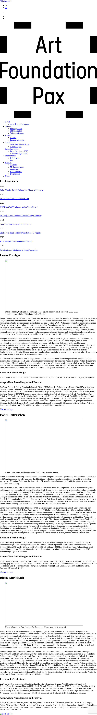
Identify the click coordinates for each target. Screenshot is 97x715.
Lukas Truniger (6, 190)
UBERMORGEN (7, 207)
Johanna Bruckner (14, 216)
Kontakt (8, 162)
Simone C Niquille (33, 233)
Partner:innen (10, 156)
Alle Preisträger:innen (18, 153)
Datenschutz (15, 174)
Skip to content (6, 1)
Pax (11, 160)
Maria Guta (21, 233)
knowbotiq (4, 241)
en (6, 8)
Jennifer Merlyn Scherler (31, 216)
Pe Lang (3, 216)
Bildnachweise (16, 172)
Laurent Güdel (25, 224)
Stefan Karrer (24, 199)
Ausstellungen (15, 147)
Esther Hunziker (6, 199)
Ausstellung (10, 142)
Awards (8, 135)
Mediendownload (17, 167)
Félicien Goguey (25, 241)
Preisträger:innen (11, 149)
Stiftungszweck (16, 129)
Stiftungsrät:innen (17, 133)
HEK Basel (14, 158)
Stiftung (8, 126)
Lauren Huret (23, 250)
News (7, 122)
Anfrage (13, 165)
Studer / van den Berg (8, 233)
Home (7, 176)
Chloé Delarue (14, 224)
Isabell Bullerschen (20, 190)
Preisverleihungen (17, 140)
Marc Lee (4, 224)
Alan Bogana (14, 241)
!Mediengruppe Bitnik (9, 250)
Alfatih (16, 199)
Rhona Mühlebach (35, 190)
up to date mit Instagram (19, 124)
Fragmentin (33, 250)
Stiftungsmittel (16, 131)
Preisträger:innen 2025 (19, 151)
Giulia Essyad (32, 207)
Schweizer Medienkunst (19, 144)
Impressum (14, 169)
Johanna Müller (21, 207)
